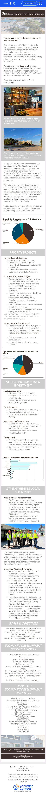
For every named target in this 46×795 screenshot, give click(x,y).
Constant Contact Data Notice (28, 777)
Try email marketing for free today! (23, 791)
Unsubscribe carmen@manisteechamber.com (23, 774)
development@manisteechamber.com (25, 779)
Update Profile (12, 777)
